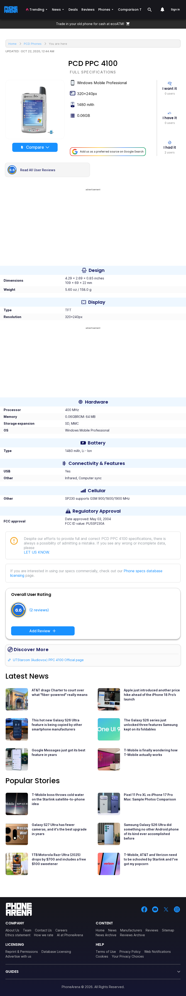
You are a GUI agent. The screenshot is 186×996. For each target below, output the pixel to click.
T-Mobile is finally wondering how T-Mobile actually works (151, 752)
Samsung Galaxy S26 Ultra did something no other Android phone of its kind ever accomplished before (151, 831)
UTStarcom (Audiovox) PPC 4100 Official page (48, 660)
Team (27, 930)
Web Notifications (157, 951)
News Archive (106, 935)
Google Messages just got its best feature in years (58, 752)
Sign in (175, 9)
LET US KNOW (36, 552)
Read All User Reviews (37, 170)
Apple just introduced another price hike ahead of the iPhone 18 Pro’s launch (152, 694)
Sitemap (168, 930)
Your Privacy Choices (128, 956)
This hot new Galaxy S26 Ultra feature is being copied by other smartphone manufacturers (57, 724)
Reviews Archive (132, 935)
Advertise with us (18, 956)
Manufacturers (131, 930)
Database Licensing (56, 951)
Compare (35, 147)
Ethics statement (17, 935)
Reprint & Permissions (21, 951)
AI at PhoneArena (70, 935)
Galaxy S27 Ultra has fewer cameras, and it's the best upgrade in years (59, 829)
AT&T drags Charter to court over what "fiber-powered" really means (60, 692)
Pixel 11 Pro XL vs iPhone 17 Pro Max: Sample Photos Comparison (150, 797)
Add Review (39, 631)
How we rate (43, 935)
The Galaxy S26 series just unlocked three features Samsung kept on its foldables (151, 724)
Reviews (152, 930)
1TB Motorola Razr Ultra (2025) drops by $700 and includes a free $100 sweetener (59, 859)
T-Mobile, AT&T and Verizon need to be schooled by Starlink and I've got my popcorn (151, 859)
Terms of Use (106, 951)
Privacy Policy (130, 951)
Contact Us (43, 930)
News (112, 930)
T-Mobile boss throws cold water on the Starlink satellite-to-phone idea (58, 799)
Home (100, 930)
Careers (61, 930)
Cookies (102, 956)
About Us (12, 930)
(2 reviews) (39, 610)
